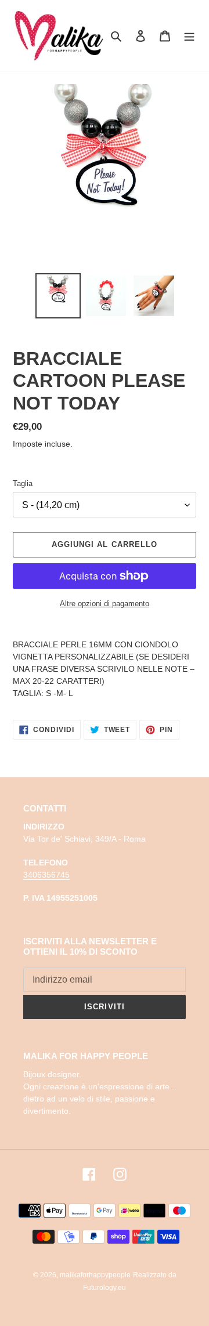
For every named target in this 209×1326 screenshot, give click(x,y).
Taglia (23, 483)
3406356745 (46, 874)
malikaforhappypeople (95, 1275)
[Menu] (189, 35)
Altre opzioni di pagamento (104, 603)
